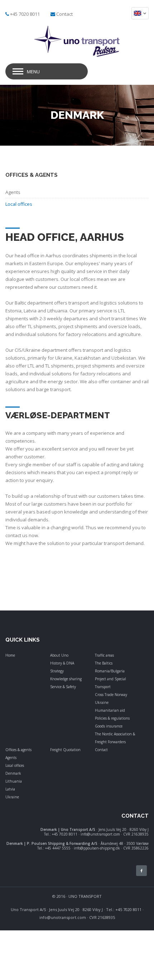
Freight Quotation (65, 749)
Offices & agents (18, 749)
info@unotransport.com (62, 917)
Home (10, 655)
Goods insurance (108, 726)
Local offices (14, 765)
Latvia (10, 789)
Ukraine (102, 702)
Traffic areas (104, 655)
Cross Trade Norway (111, 694)
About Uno (59, 655)
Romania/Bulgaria (110, 670)
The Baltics (103, 663)
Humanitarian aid (110, 710)
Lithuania (13, 781)
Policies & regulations (112, 718)
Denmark (13, 773)
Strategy (57, 670)
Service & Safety (63, 686)
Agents (10, 757)
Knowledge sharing (66, 678)
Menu (33, 71)
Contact (64, 14)
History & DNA (62, 663)
